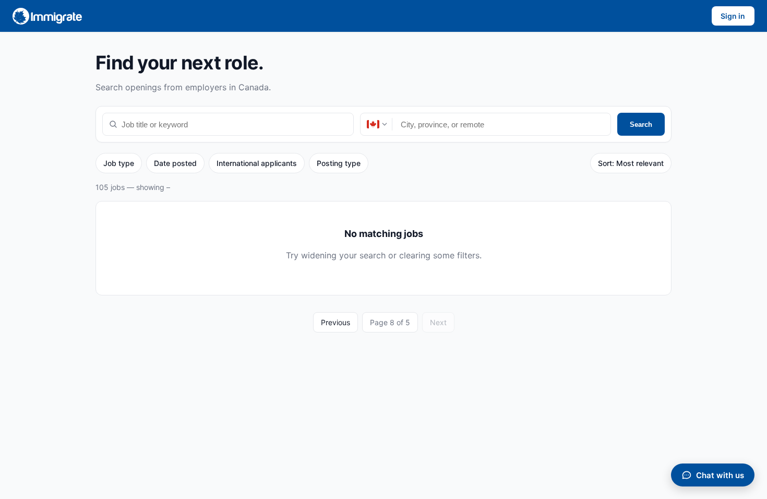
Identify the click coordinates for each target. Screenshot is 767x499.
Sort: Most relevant (631, 163)
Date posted (175, 163)
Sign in (733, 15)
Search (641, 124)
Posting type (339, 163)
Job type (118, 163)
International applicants (257, 163)
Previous (335, 322)
